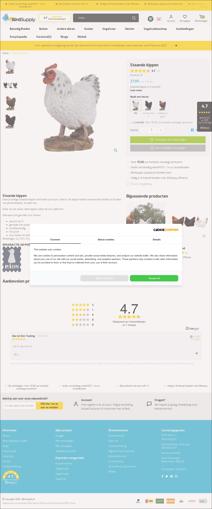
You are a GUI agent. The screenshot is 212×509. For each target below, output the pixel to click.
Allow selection (104, 278)
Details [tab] (157, 239)
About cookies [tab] (106, 239)
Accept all (154, 278)
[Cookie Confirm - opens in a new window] (165, 230)
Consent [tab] (55, 239)
